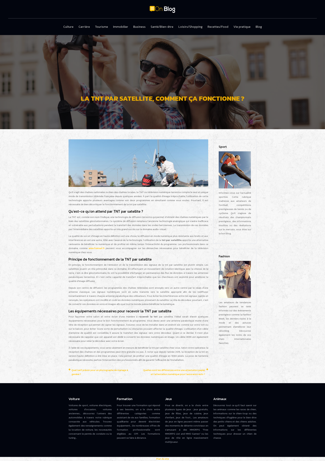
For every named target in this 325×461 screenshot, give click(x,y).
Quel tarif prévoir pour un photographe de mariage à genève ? (100, 372)
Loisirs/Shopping (190, 26)
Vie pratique (242, 26)
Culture (68, 26)
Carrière (84, 26)
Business (139, 26)
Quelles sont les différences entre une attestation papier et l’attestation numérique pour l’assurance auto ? (174, 372)
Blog (259, 26)
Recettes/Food (218, 26)
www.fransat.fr (97, 248)
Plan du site (162, 459)
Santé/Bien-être (162, 26)
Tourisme (101, 26)
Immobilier (120, 26)
